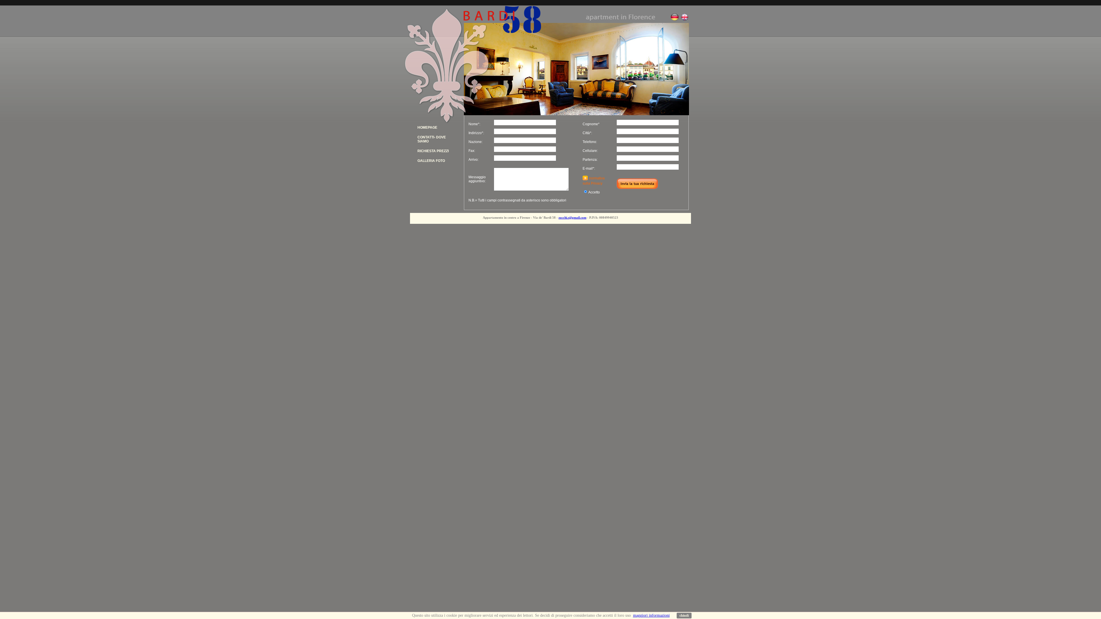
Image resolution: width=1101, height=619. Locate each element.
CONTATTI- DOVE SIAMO (431, 139)
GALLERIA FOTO (431, 161)
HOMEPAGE (427, 128)
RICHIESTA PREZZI (433, 151)
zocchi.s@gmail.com (572, 217)
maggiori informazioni (651, 615)
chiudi (684, 616)
